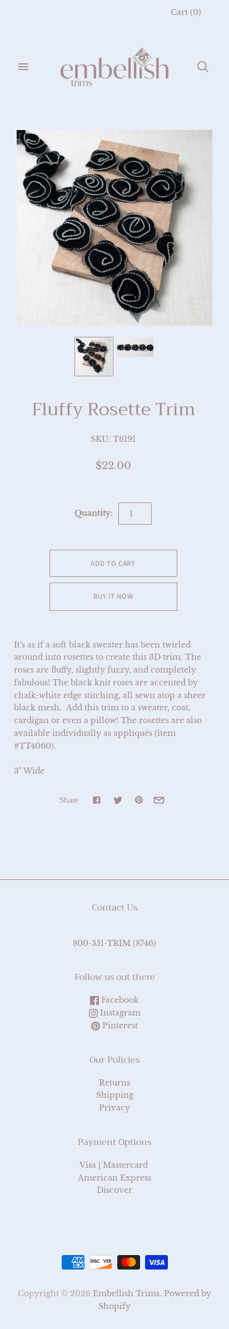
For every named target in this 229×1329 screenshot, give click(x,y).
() (186, 12)
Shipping (114, 1095)
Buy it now (113, 596)
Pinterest (119, 1026)
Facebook (119, 1000)
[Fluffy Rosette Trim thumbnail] (93, 356)
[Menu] (23, 67)
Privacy (114, 1108)
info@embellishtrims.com (114, 930)
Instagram (119, 1013)
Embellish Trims (126, 1293)
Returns (114, 1083)
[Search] (202, 66)
